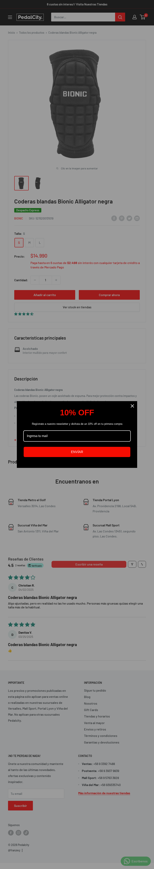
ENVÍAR (77, 452)
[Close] (132, 406)
